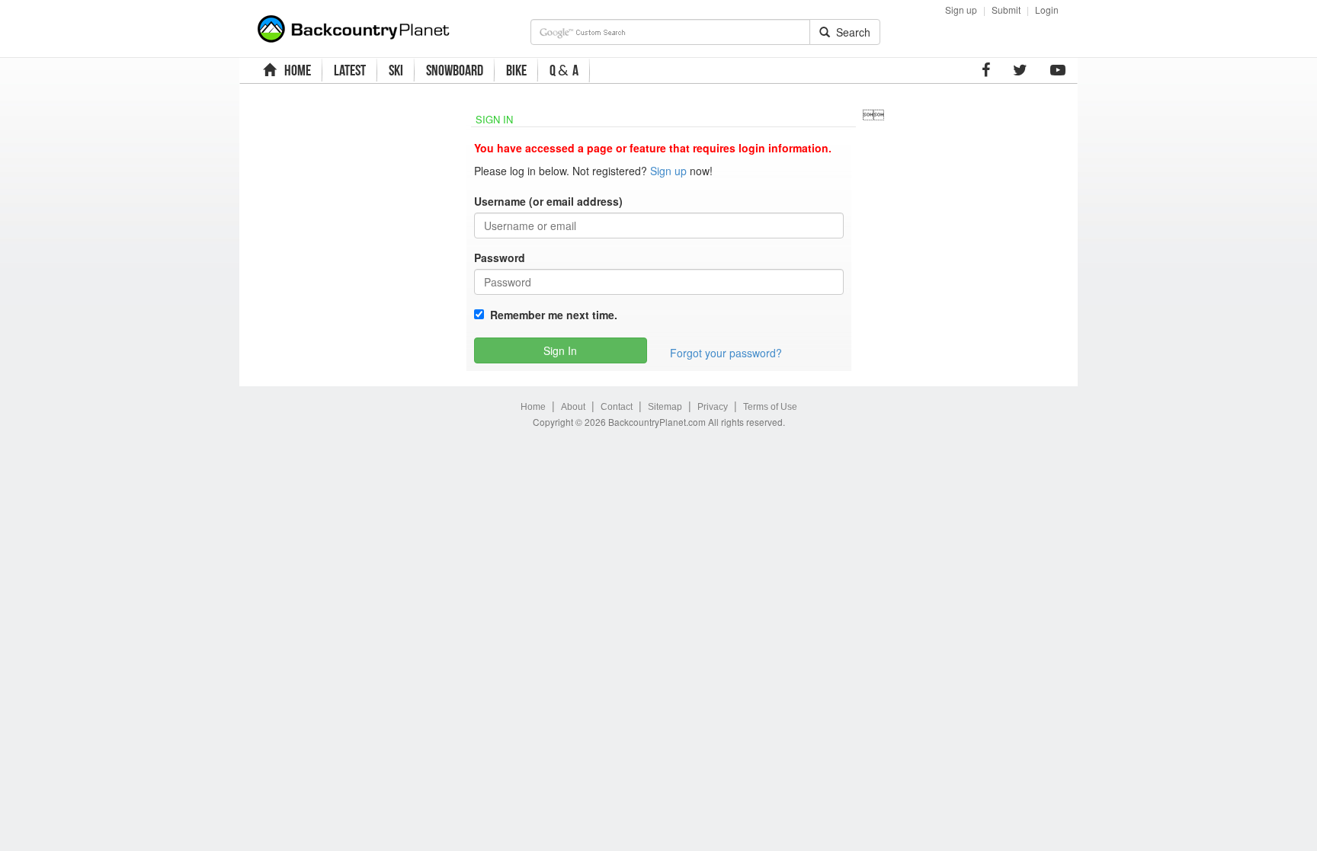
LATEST (350, 70)
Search (850, 32)
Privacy (712, 407)
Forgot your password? (726, 352)
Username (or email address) (548, 201)
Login (1047, 9)
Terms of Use (770, 407)
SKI (396, 70)
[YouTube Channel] (1058, 70)
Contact (617, 407)
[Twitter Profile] (1020, 70)
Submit (1006, 9)
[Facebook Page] (985, 70)
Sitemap (665, 407)
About (573, 407)
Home (533, 407)
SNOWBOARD (454, 70)
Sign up (961, 9)
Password (499, 257)
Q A (564, 70)
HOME (295, 70)
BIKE (516, 70)
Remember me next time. (550, 314)
